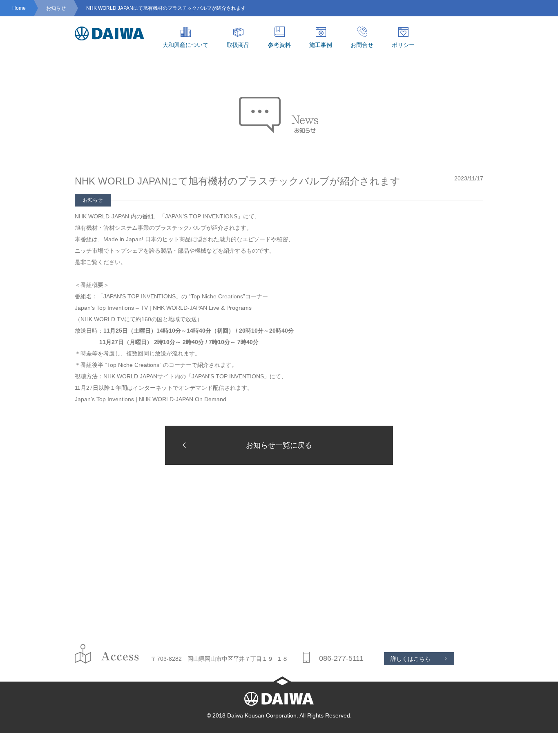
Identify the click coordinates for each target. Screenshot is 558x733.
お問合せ (361, 45)
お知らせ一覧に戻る (279, 445)
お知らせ (56, 8)
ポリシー (403, 45)
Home (19, 8)
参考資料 (279, 45)
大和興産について (185, 45)
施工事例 (320, 45)
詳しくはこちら (411, 658)
